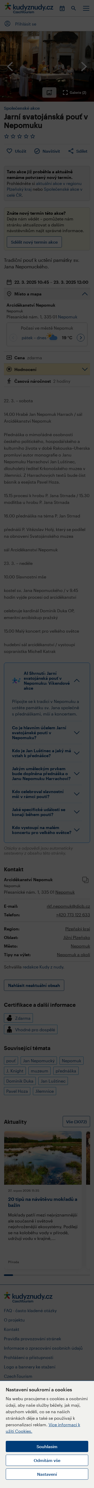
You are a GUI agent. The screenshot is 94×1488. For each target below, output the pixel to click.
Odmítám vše (47, 1460)
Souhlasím (47, 1446)
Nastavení (47, 1474)
